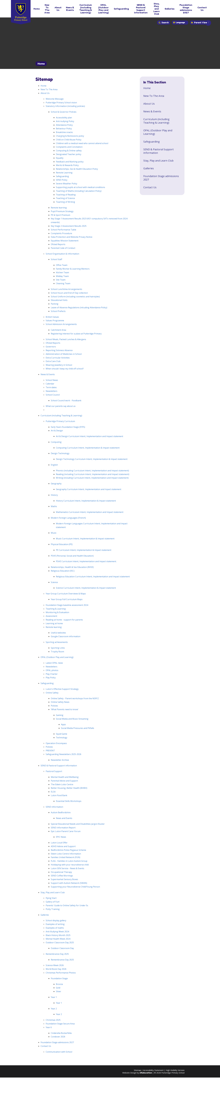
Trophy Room (57, 651)
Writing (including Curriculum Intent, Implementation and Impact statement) (92, 477)
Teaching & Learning (56, 608)
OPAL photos (52, 670)
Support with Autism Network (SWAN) (69, 883)
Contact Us (46, 1046)
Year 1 (54, 997)
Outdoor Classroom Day (62, 948)
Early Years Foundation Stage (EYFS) (68, 427)
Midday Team (62, 276)
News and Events (64, 818)
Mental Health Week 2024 (58, 938)
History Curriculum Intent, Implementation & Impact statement (86, 500)
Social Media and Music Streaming (72, 718)
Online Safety (52, 692)
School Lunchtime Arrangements (66, 289)
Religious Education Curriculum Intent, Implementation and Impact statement (93, 576)
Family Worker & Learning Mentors (73, 268)
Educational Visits (59, 300)
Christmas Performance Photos (61, 972)
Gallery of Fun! (52, 901)
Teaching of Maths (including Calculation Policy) (78, 191)
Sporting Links (58, 647)
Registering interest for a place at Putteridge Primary (76, 333)
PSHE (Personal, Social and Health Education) (72, 555)
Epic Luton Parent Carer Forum (65, 831)
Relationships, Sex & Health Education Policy (77, 169)
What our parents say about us (60, 406)
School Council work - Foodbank (66, 400)
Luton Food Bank (59, 795)
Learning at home (54, 623)
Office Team (61, 265)
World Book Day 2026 (56, 969)
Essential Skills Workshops (68, 801)
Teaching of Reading (66, 194)
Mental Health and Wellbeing (65, 777)
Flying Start (51, 898)
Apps (63, 724)
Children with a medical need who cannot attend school (82, 143)
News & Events (48, 374)
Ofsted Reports (58, 244)
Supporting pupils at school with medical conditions (80, 187)
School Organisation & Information (62, 253)
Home (41, 63)
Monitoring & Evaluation (57, 612)
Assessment (51, 616)
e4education (146, 1073)
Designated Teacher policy (68, 154)
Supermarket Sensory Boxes (64, 879)
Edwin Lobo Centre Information (66, 853)
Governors (51, 346)
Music (53, 532)
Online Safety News (60, 702)
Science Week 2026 (55, 965)
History (54, 495)
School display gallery (56, 920)
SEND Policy (61, 179)
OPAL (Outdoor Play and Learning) (57, 657)
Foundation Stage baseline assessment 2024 (67, 605)
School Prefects (58, 311)
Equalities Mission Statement (64, 240)
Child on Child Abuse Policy (68, 139)
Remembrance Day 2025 (57, 954)
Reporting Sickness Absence (59, 350)
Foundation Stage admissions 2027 (57, 1042)
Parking (54, 303)
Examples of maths (55, 927)
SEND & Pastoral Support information (59, 765)
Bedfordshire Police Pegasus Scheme (68, 850)
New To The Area (49, 89)
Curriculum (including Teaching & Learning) (61, 415)
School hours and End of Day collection (69, 292)
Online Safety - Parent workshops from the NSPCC (75, 698)
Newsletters (51, 391)
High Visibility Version (175, 1070)
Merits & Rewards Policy (67, 165)
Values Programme (55, 320)
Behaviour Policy (64, 128)
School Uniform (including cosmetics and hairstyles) (75, 296)
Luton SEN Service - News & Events (67, 868)
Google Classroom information (65, 636)
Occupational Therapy (61, 872)
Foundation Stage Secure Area (60, 1023)
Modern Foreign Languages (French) (68, 517)
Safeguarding (62, 176)
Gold (58, 987)
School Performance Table (63, 229)
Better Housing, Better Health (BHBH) (69, 788)
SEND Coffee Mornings (62, 875)
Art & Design (57, 430)
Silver (58, 991)
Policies (54, 705)
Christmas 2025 (53, 1020)
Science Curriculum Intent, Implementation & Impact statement (86, 587)
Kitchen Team (62, 272)
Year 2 (54, 1008)
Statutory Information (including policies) (65, 106)
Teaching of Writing (65, 201)
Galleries (45, 914)
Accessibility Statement (153, 1070)
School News (52, 380)
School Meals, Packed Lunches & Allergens (66, 339)
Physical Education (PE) (62, 544)
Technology (61, 737)
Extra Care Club (53, 361)
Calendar (50, 383)
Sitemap (137, 1070)
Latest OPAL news (54, 662)
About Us (45, 93)
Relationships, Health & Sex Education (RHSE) (72, 567)
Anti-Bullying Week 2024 (57, 931)
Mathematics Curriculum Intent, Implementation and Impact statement (89, 512)
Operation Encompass (56, 743)
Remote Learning (64, 172)
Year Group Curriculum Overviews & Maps (66, 593)
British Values (52, 317)
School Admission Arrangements (61, 324)
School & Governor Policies (63, 111)
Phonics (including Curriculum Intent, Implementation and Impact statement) (92, 470)
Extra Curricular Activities (58, 357)
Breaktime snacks (64, 132)
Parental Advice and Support (64, 780)
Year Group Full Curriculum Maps (66, 599)
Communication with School (59, 1051)
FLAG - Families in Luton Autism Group (69, 861)
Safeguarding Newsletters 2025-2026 (63, 754)
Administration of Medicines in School (64, 354)
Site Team (60, 279)
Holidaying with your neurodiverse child (70, 864)
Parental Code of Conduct (63, 248)
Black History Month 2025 (58, 935)
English (54, 464)
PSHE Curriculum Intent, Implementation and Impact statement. (86, 561)
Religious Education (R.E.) (62, 570)
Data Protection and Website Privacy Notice (71, 237)
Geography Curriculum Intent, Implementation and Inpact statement (88, 489)
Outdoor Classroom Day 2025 (60, 942)
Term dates (51, 387)
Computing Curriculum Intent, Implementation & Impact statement (88, 447)
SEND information (54, 806)
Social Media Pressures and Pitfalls (77, 728)
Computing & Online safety (69, 150)
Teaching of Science (65, 198)
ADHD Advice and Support (63, 846)
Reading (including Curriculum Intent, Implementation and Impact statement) (92, 474)
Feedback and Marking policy (70, 161)
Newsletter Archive (60, 760)
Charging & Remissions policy (70, 136)
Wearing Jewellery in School (59, 365)
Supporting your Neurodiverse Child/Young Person (75, 886)
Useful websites (58, 632)
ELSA (53, 791)
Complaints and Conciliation (69, 146)
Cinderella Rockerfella (61, 1033)
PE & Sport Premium (60, 215)
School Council (53, 394)
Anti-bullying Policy (65, 121)
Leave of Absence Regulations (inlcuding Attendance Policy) (79, 307)
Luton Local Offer (59, 842)
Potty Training (53, 909)
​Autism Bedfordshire (61, 812)
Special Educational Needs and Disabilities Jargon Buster (78, 824)
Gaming (59, 715)
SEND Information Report (63, 827)
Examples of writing (55, 924)
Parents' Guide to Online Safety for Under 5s (67, 905)
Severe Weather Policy (66, 183)
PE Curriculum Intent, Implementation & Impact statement (83, 550)
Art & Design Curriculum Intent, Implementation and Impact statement (89, 436)
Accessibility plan (64, 117)
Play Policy (51, 677)
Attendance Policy (64, 125)
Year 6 (49, 1027)
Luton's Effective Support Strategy (62, 689)
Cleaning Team (63, 283)
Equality (59, 158)
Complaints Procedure (61, 233)
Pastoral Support (54, 771)
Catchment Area (58, 330)
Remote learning (59, 207)
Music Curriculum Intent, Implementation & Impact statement (85, 538)
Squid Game (61, 733)
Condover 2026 (58, 1036)
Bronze (59, 984)
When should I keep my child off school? (65, 368)
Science (54, 582)
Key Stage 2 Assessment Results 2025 (68, 226)
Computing (56, 442)
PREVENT (50, 750)
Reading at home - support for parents (64, 619)
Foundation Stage (59, 978)
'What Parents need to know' (64, 709)
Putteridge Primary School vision (61, 102)
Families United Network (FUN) (65, 857)
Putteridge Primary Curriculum (60, 421)
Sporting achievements (57, 642)
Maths (54, 506)
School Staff (56, 259)
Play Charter (52, 674)
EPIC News (61, 836)
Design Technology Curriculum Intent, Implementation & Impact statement (91, 459)
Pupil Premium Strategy (62, 211)
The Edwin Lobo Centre (62, 784)
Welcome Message (55, 98)
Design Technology (60, 453)
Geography (56, 483)
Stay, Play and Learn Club (53, 892)
